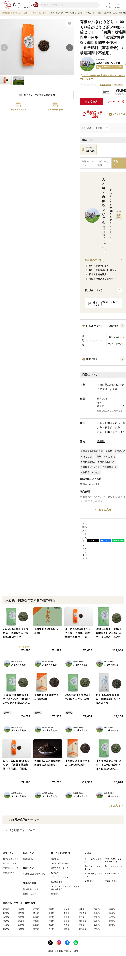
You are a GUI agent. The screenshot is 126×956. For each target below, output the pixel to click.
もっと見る (105, 509)
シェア (106, 540)
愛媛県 (82, 925)
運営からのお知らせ (59, 868)
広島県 (21, 925)
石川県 (6, 917)
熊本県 (36, 929)
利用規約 (55, 873)
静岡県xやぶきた (91, 472)
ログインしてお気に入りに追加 (39, 95)
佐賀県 (6, 929)
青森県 (21, 909)
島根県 (112, 921)
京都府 (21, 921)
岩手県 (36, 909)
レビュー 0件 (105, 85)
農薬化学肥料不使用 (93, 451)
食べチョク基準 (9, 863)
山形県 (82, 909)
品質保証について (10, 868)
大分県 (51, 929)
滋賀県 (6, 921)
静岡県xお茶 (89, 462)
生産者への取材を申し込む (34, 874)
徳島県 (51, 925)
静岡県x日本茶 (107, 462)
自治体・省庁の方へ (31, 894)
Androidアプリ (111, 881)
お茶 (99, 423)
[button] (103, 290)
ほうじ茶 (120, 423)
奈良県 (66, 921)
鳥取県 (97, 921)
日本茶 (109, 423)
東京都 (66, 913)
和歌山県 (83, 921)
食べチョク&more (112, 874)
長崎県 (21, 929)
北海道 (6, 909)
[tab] (103, 163)
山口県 (36, 925)
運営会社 (55, 859)
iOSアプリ (89, 881)
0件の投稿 (118, 84)
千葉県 (51, 913)
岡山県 (6, 925)
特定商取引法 (56, 882)
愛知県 (97, 917)
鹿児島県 (83, 929)
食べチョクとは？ (10, 859)
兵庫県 (51, 921)
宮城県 (51, 909)
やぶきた (120, 432)
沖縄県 (97, 929)
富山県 (112, 913)
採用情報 (55, 894)
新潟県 (97, 913)
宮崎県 (66, 929)
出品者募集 (28, 859)
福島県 (97, 909)
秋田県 (66, 909)
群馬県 (21, 913)
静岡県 (101, 441)
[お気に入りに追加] (69, 23)
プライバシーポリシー (60, 877)
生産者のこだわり (95, 260)
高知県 (97, 925)
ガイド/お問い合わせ (60, 863)
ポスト (93, 540)
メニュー (118, 7)
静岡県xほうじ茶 (91, 467)
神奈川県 (83, 913)
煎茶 (117, 427)
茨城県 (112, 909)
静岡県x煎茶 (110, 467)
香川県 (66, 925)
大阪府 (36, 921)
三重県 (112, 917)
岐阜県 (66, 917)
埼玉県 (36, 913)
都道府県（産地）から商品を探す (19, 903)
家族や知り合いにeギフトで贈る (94, 114)
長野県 (51, 917)
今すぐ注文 (91, 101)
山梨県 (36, 917)
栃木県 (6, 913)
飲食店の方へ (8, 873)
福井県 (21, 917)
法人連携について (30, 889)
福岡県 (112, 925)
